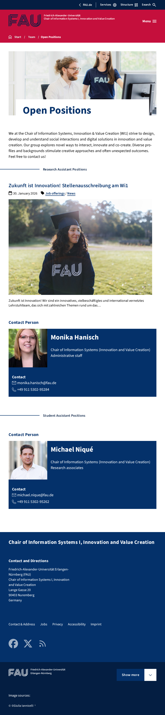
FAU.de (87, 5)
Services (105, 5)
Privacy (57, 624)
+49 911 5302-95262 (33, 501)
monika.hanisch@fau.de (36, 383)
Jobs (43, 624)
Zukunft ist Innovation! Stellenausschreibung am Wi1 (68, 185)
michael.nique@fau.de (35, 495)
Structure (127, 5)
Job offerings (55, 193)
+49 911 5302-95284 (33, 389)
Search (146, 5)
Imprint (96, 624)
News (71, 193)
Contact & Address (22, 624)
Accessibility (77, 624)
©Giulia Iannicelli (22, 706)
